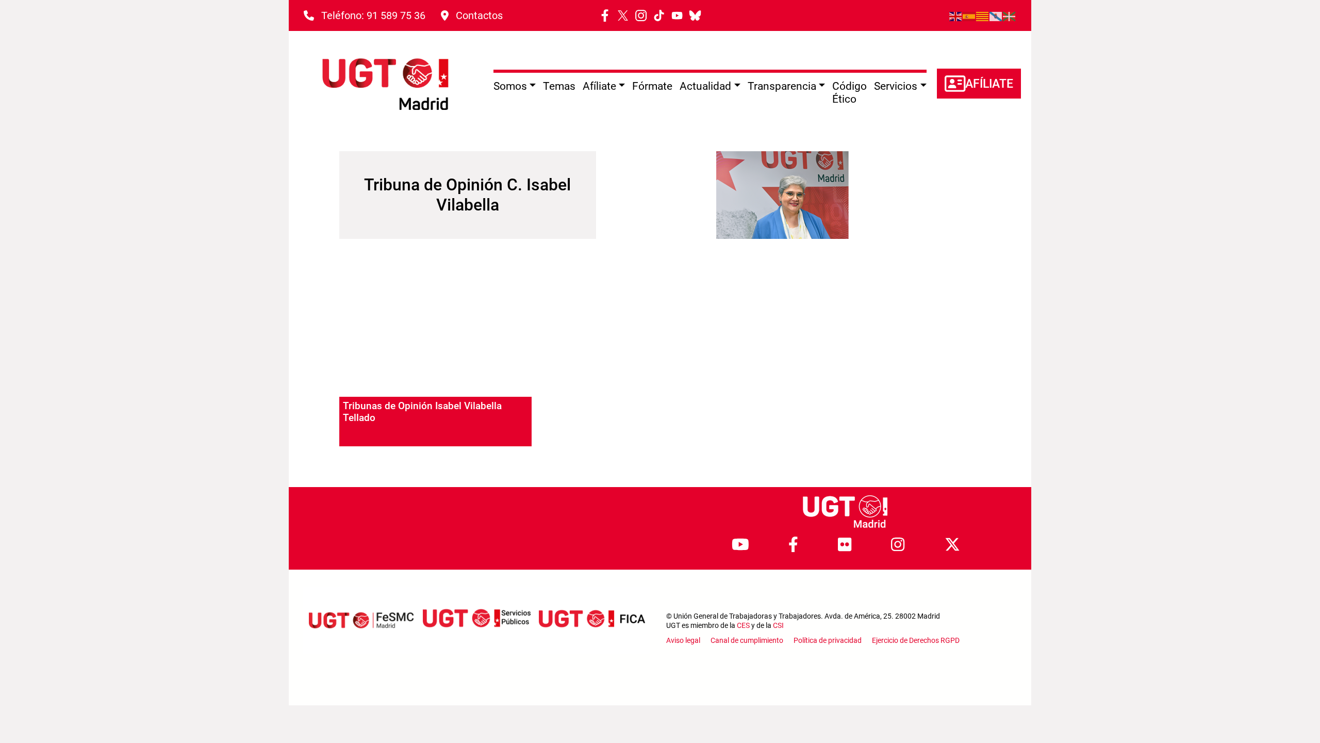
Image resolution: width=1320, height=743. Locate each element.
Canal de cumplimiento (747, 640)
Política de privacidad (828, 640)
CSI (778, 625)
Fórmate (652, 86)
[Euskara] (1009, 15)
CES (743, 625)
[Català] (982, 15)
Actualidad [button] (705, 86)
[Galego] (996, 15)
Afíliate (989, 84)
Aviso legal (683, 640)
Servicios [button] (895, 86)
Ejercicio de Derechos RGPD (916, 640)
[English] (956, 15)
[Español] (969, 15)
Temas (559, 86)
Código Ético (849, 92)
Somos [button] (510, 86)
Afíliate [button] (599, 86)
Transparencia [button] (782, 86)
